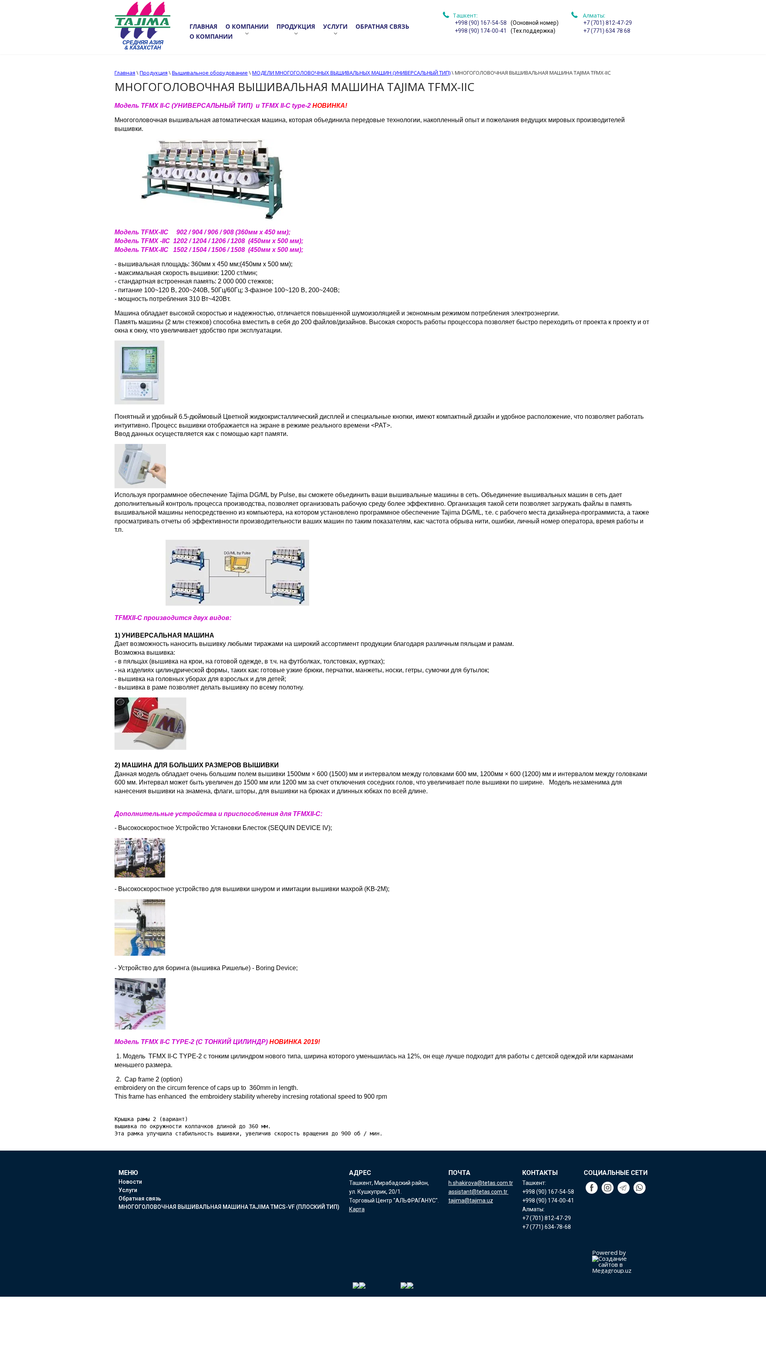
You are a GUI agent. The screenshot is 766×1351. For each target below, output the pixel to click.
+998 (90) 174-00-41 (481, 31)
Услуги (335, 27)
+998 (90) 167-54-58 (481, 23)
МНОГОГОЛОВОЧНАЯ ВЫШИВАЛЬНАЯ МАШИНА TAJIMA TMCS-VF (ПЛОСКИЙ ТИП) (229, 1207)
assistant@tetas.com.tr (478, 1192)
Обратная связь (382, 27)
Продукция (295, 27)
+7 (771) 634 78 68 (606, 31)
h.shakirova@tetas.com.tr (480, 1183)
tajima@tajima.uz (470, 1200)
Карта (357, 1209)
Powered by (609, 1253)
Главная (203, 27)
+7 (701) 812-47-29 (607, 23)
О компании (246, 27)
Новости (130, 1182)
